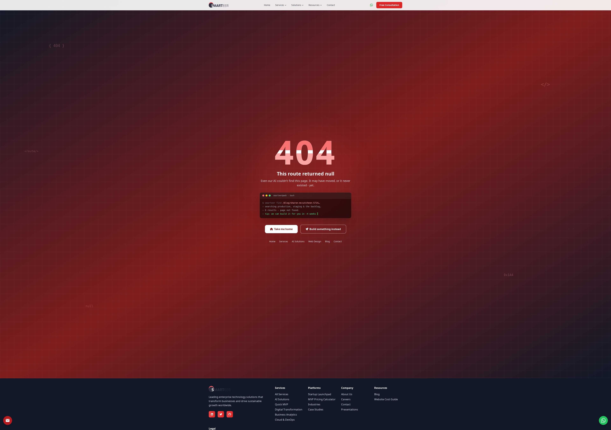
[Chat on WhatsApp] (371, 5)
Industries (314, 404)
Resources (314, 5)
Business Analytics (286, 414)
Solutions (296, 5)
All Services (281, 394)
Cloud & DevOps (285, 419)
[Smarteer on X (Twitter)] (221, 414)
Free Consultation (389, 5)
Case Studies (315, 409)
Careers (346, 399)
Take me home (283, 229)
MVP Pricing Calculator (322, 399)
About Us (346, 394)
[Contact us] (7, 420)
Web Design (314, 241)
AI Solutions (298, 241)
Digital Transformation (288, 409)
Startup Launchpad (319, 394)
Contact (331, 5)
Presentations (349, 409)
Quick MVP (281, 404)
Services (279, 5)
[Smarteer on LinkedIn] (212, 414)
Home (267, 5)
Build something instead (325, 229)
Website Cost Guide (386, 399)
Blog (327, 241)
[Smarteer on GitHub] (230, 414)
